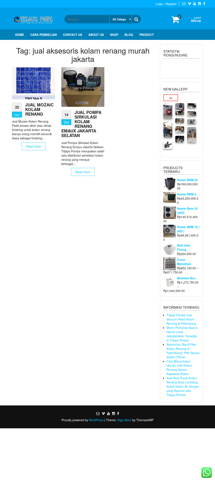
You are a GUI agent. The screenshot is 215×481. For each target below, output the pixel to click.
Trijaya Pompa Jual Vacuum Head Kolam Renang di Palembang (181, 319)
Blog (129, 35)
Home (19, 35)
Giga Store (124, 420)
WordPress (96, 420)
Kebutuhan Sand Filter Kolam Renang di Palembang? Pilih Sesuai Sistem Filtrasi (182, 350)
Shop (114, 35)
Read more (33, 146)
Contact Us (72, 35)
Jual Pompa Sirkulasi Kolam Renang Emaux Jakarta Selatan (81, 123)
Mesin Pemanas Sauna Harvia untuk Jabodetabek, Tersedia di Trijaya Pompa (181, 333)
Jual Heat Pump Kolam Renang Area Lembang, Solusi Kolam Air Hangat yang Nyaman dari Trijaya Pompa (182, 386)
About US (96, 35)
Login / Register (166, 4)
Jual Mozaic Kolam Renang (39, 109)
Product (146, 35)
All (170, 98)
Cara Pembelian (43, 35)
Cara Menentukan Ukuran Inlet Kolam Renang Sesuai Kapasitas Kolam (179, 367)
